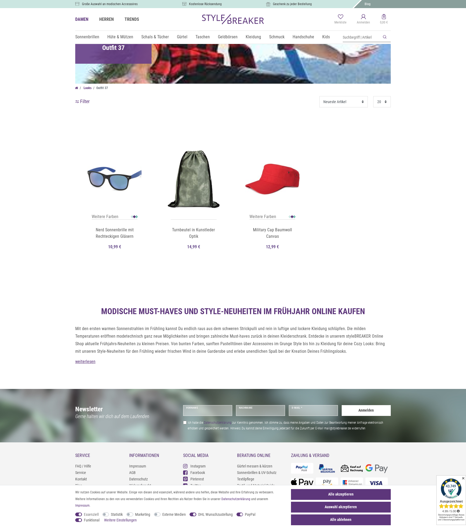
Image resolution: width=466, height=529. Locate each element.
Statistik (117, 514)
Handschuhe (303, 36)
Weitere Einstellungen (120, 520)
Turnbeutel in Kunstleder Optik (193, 233)
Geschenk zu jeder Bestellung (292, 4)
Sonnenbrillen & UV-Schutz (256, 472)
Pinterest (197, 479)
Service (80, 472)
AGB (132, 472)
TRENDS (132, 19)
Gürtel (182, 36)
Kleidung (253, 36)
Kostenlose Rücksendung (205, 4)
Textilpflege (245, 479)
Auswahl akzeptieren (341, 507)
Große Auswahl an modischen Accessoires (110, 4)
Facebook (197, 472)
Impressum (137, 466)
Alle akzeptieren (341, 494)
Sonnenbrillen (87, 36)
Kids (326, 36)
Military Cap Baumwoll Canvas (272, 233)
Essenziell (91, 514)
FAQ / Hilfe (83, 466)
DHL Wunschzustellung (215, 514)
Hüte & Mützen (120, 36)
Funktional (92, 520)
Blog (368, 4)
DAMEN (81, 19)
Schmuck (277, 36)
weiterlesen (85, 361)
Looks (87, 88)
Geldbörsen (228, 36)
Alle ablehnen (340, 519)
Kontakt (81, 479)
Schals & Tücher (155, 36)
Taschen (203, 36)
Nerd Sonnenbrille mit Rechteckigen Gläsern (115, 233)
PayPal (250, 514)
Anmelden (366, 410)
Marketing (142, 514)
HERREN (106, 19)
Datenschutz (138, 479)
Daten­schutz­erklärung (235, 499)
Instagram (198, 466)
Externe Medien (174, 514)
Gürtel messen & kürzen (254, 466)
